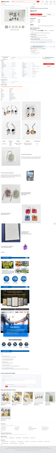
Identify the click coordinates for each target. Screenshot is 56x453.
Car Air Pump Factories (12, 441)
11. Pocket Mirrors (16, 429)
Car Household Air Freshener (4, 443)
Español (12, 448)
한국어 (34, 448)
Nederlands (29, 448)
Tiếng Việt (45, 448)
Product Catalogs (11, 425)
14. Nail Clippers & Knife (44, 429)
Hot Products (9, 447)
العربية (32, 448)
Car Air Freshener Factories (20, 441)
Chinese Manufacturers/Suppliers (19, 447)
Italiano (24, 448)
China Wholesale (25, 447)
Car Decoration (12, 5)
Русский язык (21, 448)
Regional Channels (37, 447)
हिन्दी (38, 448)
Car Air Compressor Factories (4, 441)
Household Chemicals (11, 437)
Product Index (41, 447)
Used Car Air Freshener (47, 441)
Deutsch (26, 448)
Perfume (2, 437)
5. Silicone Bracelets (3, 428)
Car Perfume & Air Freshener (18, 5)
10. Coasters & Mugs (3, 429)
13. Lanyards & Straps (30, 429)
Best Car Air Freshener (33, 441)
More (1, 444)
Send (6, 386)
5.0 (45, 58)
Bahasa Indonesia (49, 448)
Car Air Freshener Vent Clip (25, 437)
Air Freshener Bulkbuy (21, 443)
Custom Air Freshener (40, 441)
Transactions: (42, 48)
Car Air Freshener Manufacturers (13, 443)
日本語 (36, 448)
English (10, 448)
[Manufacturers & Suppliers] (5, 1)
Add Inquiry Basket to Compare (15, 29)
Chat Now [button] (49, 14)
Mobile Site (44, 447)
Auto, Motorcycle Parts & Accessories (6, 5)
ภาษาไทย (40, 448)
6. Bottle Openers (16, 428)
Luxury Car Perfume (32, 437)
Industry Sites (33, 447)
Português (15, 448)
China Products (13, 447)
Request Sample (44, 16)
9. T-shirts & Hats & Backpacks (45, 428)
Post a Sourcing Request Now (22, 386)
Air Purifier (6, 437)
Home (1, 5)
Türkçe (43, 448)
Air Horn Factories (27, 441)
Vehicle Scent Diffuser (18, 437)
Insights (47, 447)
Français (18, 448)
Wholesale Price (29, 447)
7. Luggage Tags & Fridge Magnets (32, 428)
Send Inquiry (36, 14)
